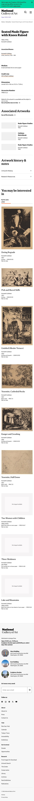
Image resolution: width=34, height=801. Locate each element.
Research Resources (8, 176)
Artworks (8, 22)
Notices (3, 794)
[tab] (6, 201)
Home (3, 22)
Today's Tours (5, 733)
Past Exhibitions (6, 780)
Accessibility (5, 736)
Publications (4, 784)
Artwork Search (6, 763)
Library (3, 773)
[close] (32, 2)
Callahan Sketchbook (22, 134)
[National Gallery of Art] (17, 631)
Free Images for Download (9, 760)
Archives (4, 777)
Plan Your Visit (5, 726)
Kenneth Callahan (6, 53)
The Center (4, 766)
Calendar (4, 729)
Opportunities (5, 751)
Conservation (5, 770)
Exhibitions (4, 740)
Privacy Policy (4, 797)
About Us (4, 711)
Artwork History (7, 171)
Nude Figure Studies (25, 123)
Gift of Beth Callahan (7, 76)
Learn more (16, 6)
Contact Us (4, 718)
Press (3, 714)
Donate (3, 748)
